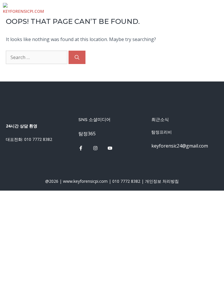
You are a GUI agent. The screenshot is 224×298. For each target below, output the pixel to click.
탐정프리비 (161, 132)
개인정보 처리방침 (162, 181)
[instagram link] (80, 148)
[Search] (77, 57)
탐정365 (87, 133)
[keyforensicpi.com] (23, 8)
